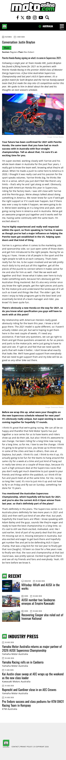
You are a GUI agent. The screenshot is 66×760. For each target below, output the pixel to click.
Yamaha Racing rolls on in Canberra (22, 662)
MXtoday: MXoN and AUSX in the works (40, 586)
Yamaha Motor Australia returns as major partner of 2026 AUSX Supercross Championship (32, 648)
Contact (15, 747)
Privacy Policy (26, 747)
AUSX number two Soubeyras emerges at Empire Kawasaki (38, 601)
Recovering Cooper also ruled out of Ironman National (42, 616)
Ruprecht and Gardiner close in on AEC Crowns (29, 689)
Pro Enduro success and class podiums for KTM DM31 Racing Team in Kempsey (33, 703)
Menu (62, 29)
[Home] (33, 7)
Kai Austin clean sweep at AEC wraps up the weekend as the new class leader (33, 675)
